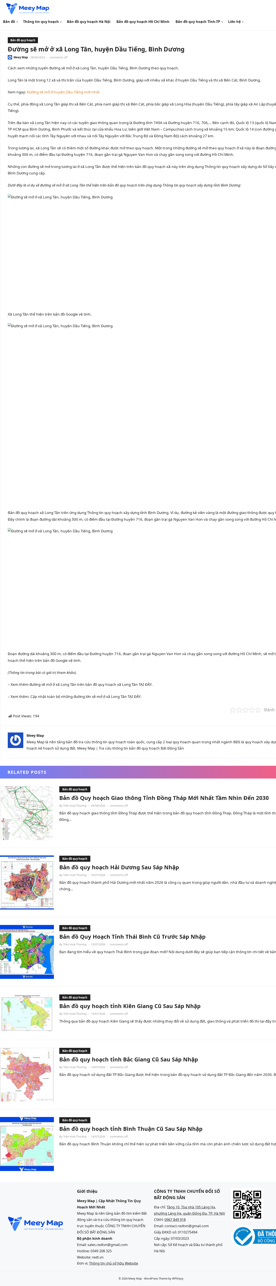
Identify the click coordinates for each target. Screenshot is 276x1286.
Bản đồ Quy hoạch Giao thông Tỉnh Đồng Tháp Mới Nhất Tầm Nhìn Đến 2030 (164, 797)
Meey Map (21, 57)
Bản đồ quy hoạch (22, 40)
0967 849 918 (175, 1219)
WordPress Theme (156, 1278)
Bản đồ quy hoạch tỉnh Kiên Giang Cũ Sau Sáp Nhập (130, 1006)
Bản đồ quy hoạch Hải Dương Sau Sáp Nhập (119, 867)
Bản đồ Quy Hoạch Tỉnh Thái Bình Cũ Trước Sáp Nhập (132, 936)
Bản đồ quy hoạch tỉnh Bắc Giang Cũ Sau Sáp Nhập (128, 1059)
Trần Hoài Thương (74, 805)
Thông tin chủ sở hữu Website (113, 1263)
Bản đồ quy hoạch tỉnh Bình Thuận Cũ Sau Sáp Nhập (130, 1128)
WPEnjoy (177, 1278)
